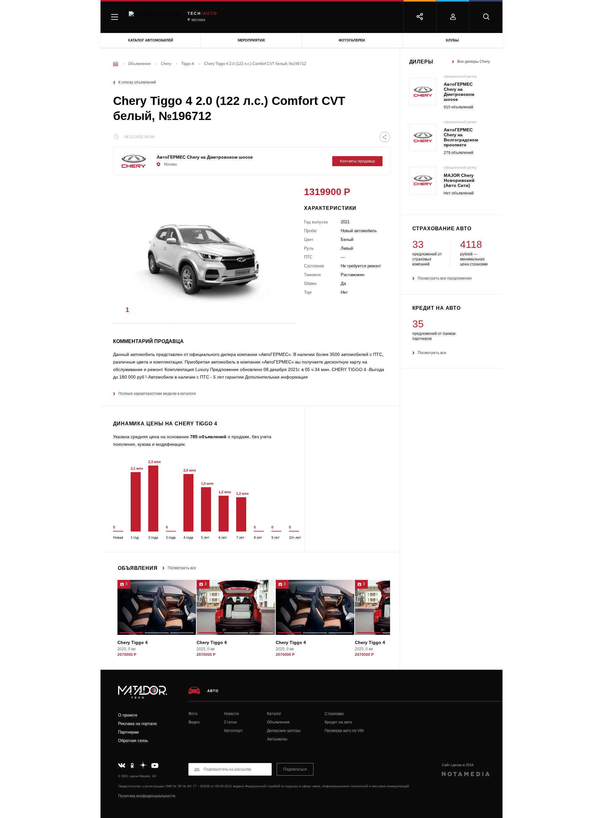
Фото (193, 714)
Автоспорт (233, 731)
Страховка (334, 714)
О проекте (127, 715)
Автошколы (277, 739)
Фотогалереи (352, 40)
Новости (231, 714)
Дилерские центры (284, 731)
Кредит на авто (338, 722)
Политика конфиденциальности (146, 796)
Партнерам (128, 732)
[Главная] (115, 64)
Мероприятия (251, 40)
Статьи (230, 722)
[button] (280, 311)
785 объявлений (208, 436)
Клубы (452, 40)
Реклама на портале (137, 723)
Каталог (274, 714)
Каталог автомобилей (150, 40)
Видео (194, 722)
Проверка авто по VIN (344, 731)
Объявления (278, 722)
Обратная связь (133, 740)
